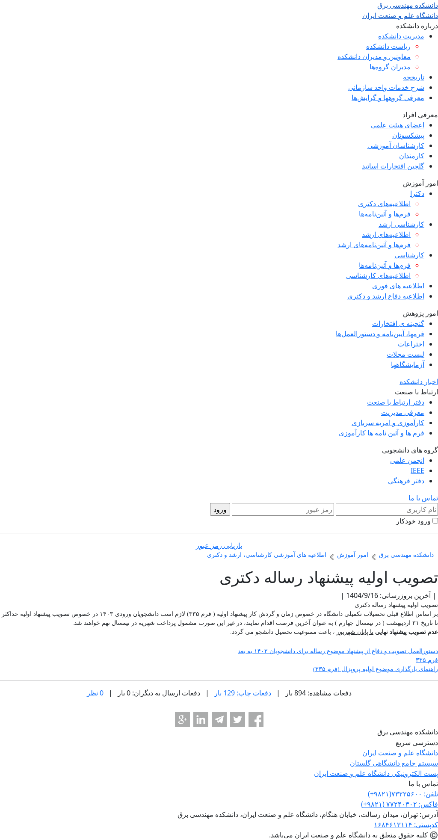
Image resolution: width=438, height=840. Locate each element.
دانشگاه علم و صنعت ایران (400, 752)
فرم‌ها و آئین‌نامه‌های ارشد (374, 244)
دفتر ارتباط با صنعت (395, 402)
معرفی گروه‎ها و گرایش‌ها (388, 97)
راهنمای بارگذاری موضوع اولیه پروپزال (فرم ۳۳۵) (375, 669)
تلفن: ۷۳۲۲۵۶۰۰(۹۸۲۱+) (403, 794)
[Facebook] (256, 719)
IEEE (417, 470)
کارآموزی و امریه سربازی (388, 422)
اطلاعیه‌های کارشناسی (378, 275)
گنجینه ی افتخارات (398, 323)
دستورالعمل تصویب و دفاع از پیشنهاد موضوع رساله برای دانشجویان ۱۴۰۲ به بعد (338, 651)
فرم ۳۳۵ (427, 660)
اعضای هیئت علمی (397, 125)
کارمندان (411, 155)
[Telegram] (219, 719)
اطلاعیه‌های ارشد (386, 234)
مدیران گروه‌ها (390, 66)
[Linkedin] (200, 719)
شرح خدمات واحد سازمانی (386, 87)
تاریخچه (413, 77)
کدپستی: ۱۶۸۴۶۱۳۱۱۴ (406, 824)
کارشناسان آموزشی (395, 145)
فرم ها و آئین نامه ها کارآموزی (381, 433)
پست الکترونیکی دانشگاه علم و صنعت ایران (376, 773)
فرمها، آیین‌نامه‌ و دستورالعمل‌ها (380, 333)
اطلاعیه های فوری (398, 285)
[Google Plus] (182, 719)
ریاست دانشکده (388, 46)
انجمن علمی (407, 460)
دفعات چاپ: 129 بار (242, 693)
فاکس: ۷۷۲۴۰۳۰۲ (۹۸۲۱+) (399, 804)
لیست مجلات (405, 354)
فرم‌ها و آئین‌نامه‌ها (385, 214)
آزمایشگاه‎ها (407, 364)
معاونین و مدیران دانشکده (374, 56)
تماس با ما (423, 498)
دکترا (417, 193)
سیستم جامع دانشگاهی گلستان (394, 763)
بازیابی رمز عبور (219, 545)
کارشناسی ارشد (401, 224)
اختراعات (411, 344)
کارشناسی (409, 255)
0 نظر (95, 693)
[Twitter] (237, 719)
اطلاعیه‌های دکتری (384, 203)
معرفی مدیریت (402, 412)
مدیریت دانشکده (401, 36)
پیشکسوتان (408, 135)
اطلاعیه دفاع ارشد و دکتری (385, 296)
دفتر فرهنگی (406, 480)
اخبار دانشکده (419, 381)
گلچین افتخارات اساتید (393, 166)
